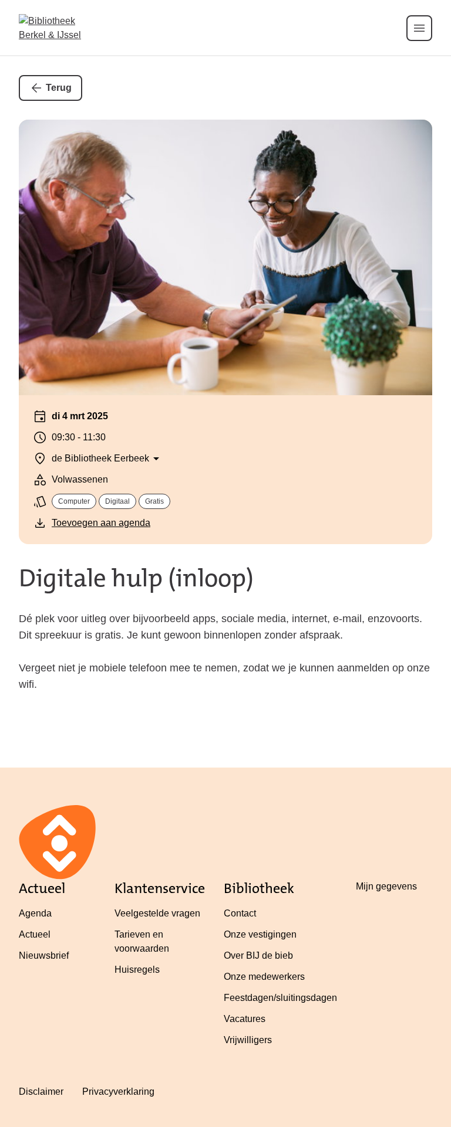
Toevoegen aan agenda (101, 523)
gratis (154, 501)
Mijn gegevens (386, 886)
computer (74, 501)
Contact (240, 913)
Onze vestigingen (260, 934)
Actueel (35, 934)
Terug (59, 88)
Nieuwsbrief (44, 955)
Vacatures (244, 1019)
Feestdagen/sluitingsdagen (280, 998)
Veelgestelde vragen (157, 913)
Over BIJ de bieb (258, 955)
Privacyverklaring (118, 1092)
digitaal (117, 501)
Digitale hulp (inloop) (136, 578)
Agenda (35, 913)
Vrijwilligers (248, 1040)
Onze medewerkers (264, 977)
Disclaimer (41, 1092)
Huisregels (137, 970)
